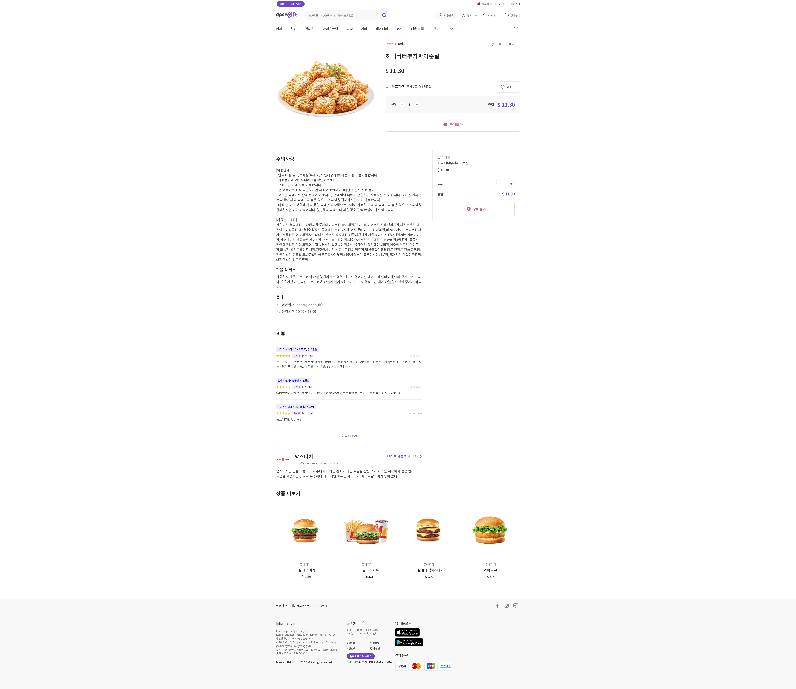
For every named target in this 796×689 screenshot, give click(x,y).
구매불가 (456, 124)
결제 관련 (375, 648)
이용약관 (281, 606)
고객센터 (353, 623)
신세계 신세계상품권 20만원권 (293, 380)
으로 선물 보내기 (290, 4)
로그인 (501, 4)
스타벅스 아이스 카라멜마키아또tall (296, 406)
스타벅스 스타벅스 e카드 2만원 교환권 (297, 349)
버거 (502, 44)
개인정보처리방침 (302, 606)
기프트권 (374, 643)
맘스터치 (514, 44)
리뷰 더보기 (349, 435)
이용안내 (322, 606)
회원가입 (515, 4)
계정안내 (351, 648)
